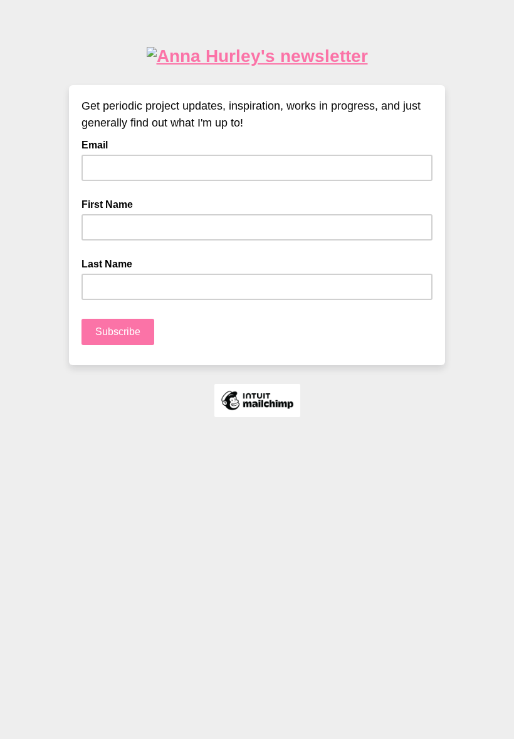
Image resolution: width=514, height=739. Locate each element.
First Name (107, 204)
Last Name (106, 264)
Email (98, 144)
